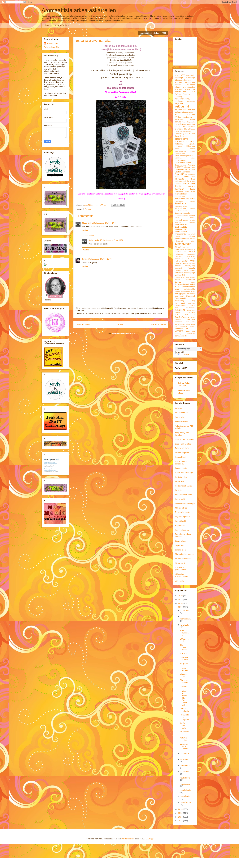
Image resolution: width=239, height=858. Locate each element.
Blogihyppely (179, 119)
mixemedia (179, 249)
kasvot (193, 176)
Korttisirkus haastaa (183, 486)
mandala (192, 239)
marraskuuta (185, 619)
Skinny (193, 291)
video (193, 324)
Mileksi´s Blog (181, 508)
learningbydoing (181, 220)
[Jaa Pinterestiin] (123, 205)
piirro (186, 270)
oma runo (179, 263)
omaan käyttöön (189, 263)
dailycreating (191, 122)
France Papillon (182, 452)
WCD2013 (179, 331)
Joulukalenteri (181, 169)
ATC (177, 114)
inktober (192, 148)
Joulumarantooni (182, 172)
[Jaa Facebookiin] (120, 205)
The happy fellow (183, 647)
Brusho (192, 120)
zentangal (179, 336)
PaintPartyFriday (189, 266)
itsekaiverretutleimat (183, 163)
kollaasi (192, 181)
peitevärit (178, 270)
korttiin (187, 192)
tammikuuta (185, 802)
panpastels (178, 268)
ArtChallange (191, 101)
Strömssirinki (180, 298)
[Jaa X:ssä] (118, 205)
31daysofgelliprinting (183, 80)
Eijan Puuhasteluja (183, 444)
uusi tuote (190, 322)
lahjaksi (192, 215)
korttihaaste (179, 192)
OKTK (192, 261)
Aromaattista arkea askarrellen (78, 10)
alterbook (178, 89)
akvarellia (191, 85)
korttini (193, 192)
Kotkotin (178, 490)
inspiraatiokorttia (180, 151)
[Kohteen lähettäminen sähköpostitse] (112, 205)
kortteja (186, 184)
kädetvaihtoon (180, 208)
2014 (187, 75)
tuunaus (178, 319)
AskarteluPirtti (189, 109)
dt (176, 127)
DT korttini (182, 126)
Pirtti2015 (179, 273)
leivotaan (178, 222)
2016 (191, 75)
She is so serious (184, 681)
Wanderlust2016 (181, 329)
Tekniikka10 (180, 310)
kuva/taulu (180, 203)
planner (186, 273)
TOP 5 (190, 315)
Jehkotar (183, 165)
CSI (183, 122)
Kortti (193, 184)
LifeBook (192, 222)
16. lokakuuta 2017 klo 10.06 (99, 259)
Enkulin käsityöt (182, 448)
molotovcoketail (127, 839)
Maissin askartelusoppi (185, 503)
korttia (192, 189)
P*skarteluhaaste (182, 512)
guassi (185, 134)
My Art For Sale (62, 25)
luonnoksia (191, 234)
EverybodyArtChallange (183, 131)
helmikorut (178, 146)
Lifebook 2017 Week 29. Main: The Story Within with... (183, 695)
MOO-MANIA (189, 252)
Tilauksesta (190, 312)
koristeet (178, 184)
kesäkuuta (184, 771)
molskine (178, 252)
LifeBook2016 (181, 229)
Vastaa (85, 230)
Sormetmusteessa (183, 558)
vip (176, 326)
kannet (177, 177)
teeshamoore (190, 308)
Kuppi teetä (180, 499)
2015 (180, 813)
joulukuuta (184, 610)
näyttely (185, 261)
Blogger (151, 839)
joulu (193, 167)
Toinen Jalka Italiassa (184, 384)
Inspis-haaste (181, 468)
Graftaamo (178, 134)
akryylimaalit (190, 82)
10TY (182, 75)
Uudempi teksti (83, 324)
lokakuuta (184, 625)
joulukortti (192, 170)
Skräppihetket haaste (184, 554)
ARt (193, 92)
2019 (180, 599)
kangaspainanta (190, 174)
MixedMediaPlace (182, 247)
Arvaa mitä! (180, 417)
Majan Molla (87, 223)
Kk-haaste (179, 179)
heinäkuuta (185, 765)
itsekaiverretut (180, 160)
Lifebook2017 (181, 231)
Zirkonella (179, 581)
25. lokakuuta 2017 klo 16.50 (111, 240)
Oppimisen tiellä (184, 658)
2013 (180, 820)
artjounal (179, 104)
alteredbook (190, 89)
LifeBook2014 (181, 224)
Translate (185, 354)
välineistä (183, 326)
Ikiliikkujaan (190, 146)
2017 (180, 607)
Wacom (192, 326)
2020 (180, 596)
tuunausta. (178, 322)
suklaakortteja (180, 301)
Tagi (193, 301)
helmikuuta (185, 796)
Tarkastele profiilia (51, 47)
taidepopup (191, 303)
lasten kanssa (185, 218)
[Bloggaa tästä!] (115, 205)
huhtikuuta (185, 784)
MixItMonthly (190, 249)
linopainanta (180, 234)
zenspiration (191, 333)
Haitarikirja (179, 142)
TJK (177, 315)
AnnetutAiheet (180, 92)
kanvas (186, 176)
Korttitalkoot (180, 199)
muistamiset (179, 254)
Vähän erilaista (184, 710)
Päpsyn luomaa (182, 530)
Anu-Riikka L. (52, 43)
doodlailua (191, 124)
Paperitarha (180, 525)
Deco (177, 124)
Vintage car (183, 675)
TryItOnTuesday (182, 317)
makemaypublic (182, 238)
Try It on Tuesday (184, 632)
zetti (185, 336)
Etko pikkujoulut (189, 129)
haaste (192, 133)
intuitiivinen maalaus (185, 158)
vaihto (187, 324)
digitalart (183, 124)
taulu (177, 308)
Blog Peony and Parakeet (182, 433)
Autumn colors (183, 739)
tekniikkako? (191, 310)
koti (187, 198)
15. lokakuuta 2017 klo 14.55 (104, 223)
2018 (180, 603)
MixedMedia (183, 244)
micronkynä (179, 241)
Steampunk (190, 296)
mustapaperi (191, 254)
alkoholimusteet (189, 87)
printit (187, 277)
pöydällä (192, 277)
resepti (193, 282)
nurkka (177, 261)
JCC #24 (184, 653)
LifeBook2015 (181, 227)
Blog (47, 25)
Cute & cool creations (184, 439)
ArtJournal (182, 106)
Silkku (85, 259)
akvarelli (178, 85)
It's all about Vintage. (184, 472)
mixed (193, 241)
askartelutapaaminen (184, 112)
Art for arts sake (183, 725)
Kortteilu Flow (181, 477)
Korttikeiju (179, 481)
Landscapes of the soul (184, 746)
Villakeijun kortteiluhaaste (181, 575)
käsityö (192, 208)
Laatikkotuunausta (181, 211)
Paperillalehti (180, 521)
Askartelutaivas (181, 421)
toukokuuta (185, 778)
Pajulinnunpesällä (182, 516)
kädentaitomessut (181, 206)
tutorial (193, 317)
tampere (192, 305)
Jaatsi (177, 165)
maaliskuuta (185, 790)
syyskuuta (184, 753)
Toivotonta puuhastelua (180, 568)
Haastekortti (181, 139)
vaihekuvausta (180, 324)
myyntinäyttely (190, 256)
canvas (178, 122)
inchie (177, 148)
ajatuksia (178, 82)
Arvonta (88, 209)
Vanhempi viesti (158, 324)
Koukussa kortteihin (183, 494)
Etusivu (120, 324)
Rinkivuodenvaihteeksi (185, 284)
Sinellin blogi (180, 550)
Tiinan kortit (180, 563)
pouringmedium (180, 277)
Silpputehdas (180, 541)
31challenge (190, 78)
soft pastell (179, 296)
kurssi (192, 198)
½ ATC (177, 75)
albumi (178, 87)
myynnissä (178, 256)
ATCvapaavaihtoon (183, 117)
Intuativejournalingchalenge (184, 156)
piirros (192, 270)
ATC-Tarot (191, 115)
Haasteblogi (180, 457)
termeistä (178, 312)
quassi (177, 280)
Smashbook (191, 293)
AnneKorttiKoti (181, 413)
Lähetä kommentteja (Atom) (123, 333)
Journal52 (179, 174)
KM (188, 181)
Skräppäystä (180, 293)
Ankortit (178, 408)
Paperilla (191, 268)
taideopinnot (180, 303)
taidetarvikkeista (180, 305)
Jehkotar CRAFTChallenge (185, 166)
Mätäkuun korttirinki (185, 259)
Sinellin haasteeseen (182, 291)
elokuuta (184, 759)
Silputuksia (180, 545)
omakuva (178, 266)
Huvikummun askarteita (181, 462)
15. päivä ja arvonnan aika (184, 666)
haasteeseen (181, 136)
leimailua (192, 220)
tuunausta (191, 319)
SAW (177, 287)
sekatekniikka (189, 289)
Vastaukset (89, 236)
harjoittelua (191, 144)
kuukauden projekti (185, 201)
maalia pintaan (185, 236)
